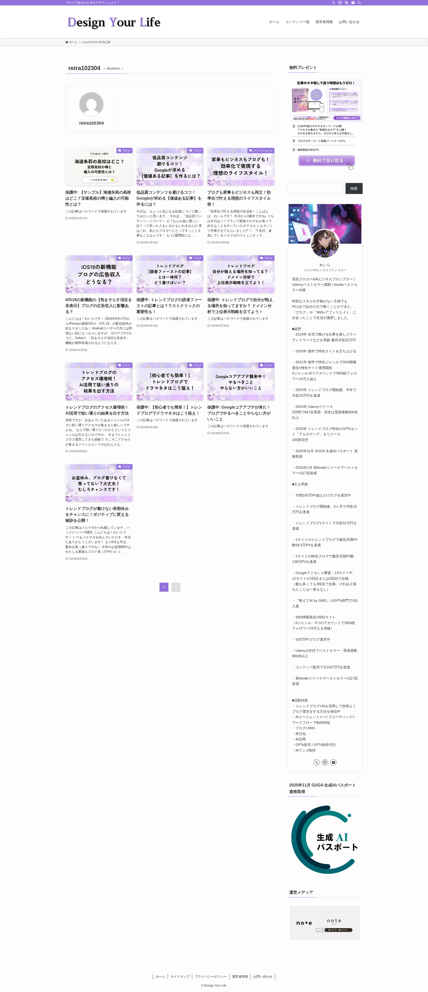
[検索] (359, 2)
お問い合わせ (262, 976)
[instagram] (340, 2)
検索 (353, 188)
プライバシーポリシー (211, 976)
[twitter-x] (333, 2)
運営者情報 (240, 976)
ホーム (160, 976)
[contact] (353, 2)
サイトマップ (180, 976)
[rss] (346, 2)
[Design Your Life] (114, 21)
